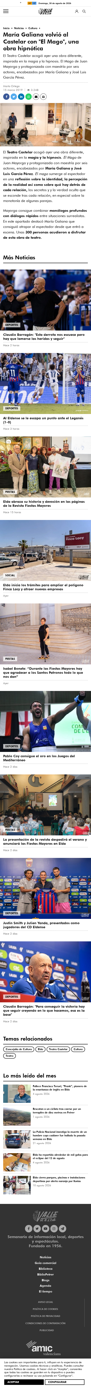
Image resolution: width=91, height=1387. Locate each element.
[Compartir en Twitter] (14, 96)
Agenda (45, 1285)
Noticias (45, 1257)
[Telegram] (62, 1229)
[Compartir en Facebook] (6, 96)
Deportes (11, 324)
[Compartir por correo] (36, 96)
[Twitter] (37, 1229)
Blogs (45, 1280)
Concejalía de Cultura (19, 1049)
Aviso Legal (45, 1302)
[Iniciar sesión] (76, 11)
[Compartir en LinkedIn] (21, 96)
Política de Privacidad (45, 1316)
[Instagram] (54, 1229)
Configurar (57, 1382)
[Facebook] (28, 1229)
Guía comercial (45, 1263)
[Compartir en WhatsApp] (28, 96)
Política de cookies (24, 1369)
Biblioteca (45, 1268)
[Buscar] (84, 11)
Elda (40, 1049)
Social (10, 575)
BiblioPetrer (45, 1274)
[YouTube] (45, 1229)
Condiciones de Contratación (45, 1323)
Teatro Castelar (58, 1049)
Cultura (78, 1049)
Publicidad (47, 1330)
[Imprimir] (43, 96)
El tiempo (45, 1291)
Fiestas (10, 491)
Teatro (9, 1055)
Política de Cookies (45, 1309)
